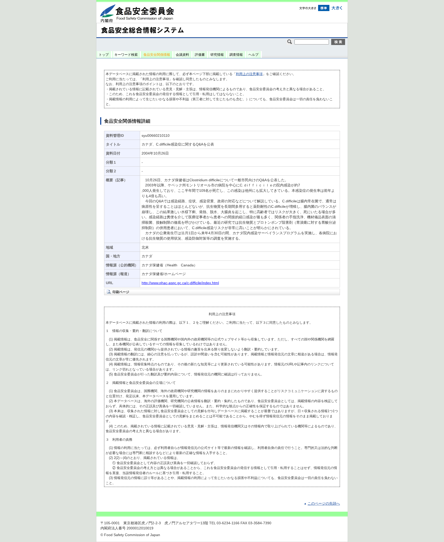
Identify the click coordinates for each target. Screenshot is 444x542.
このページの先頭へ (324, 503)
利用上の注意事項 (249, 74)
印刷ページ (121, 292)
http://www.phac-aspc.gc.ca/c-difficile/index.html (180, 283)
